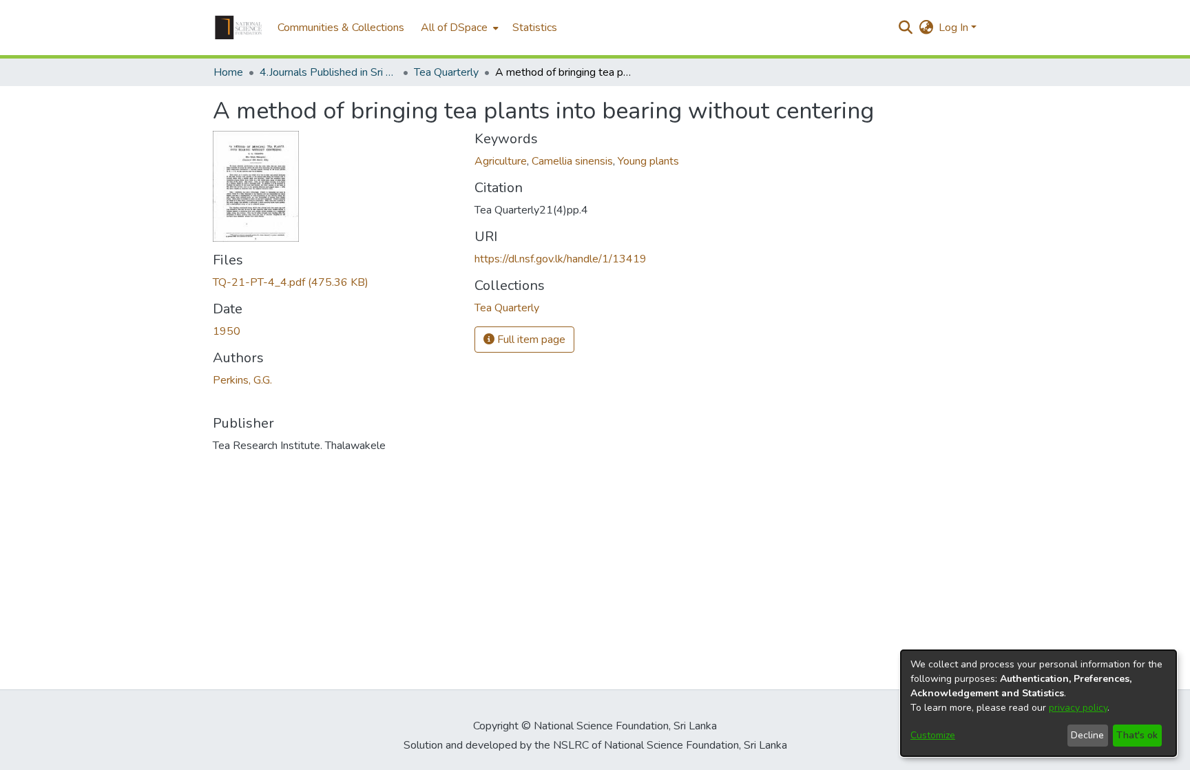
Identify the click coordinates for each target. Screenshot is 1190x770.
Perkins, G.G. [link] (242, 380)
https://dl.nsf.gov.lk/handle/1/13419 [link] (560, 259)
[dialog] (1038, 703)
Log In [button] (955, 27)
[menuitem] (458, 27)
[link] (290, 282)
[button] (238, 27)
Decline (1087, 735)
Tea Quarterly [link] (446, 72)
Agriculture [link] (500, 161)
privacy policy (1078, 707)
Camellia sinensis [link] (572, 161)
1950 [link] (226, 331)
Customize (932, 735)
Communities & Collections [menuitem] (341, 27)
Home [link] (228, 72)
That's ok (1137, 735)
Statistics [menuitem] (534, 27)
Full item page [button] (529, 339)
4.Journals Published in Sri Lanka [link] (328, 72)
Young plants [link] (648, 161)
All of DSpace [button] (454, 27)
